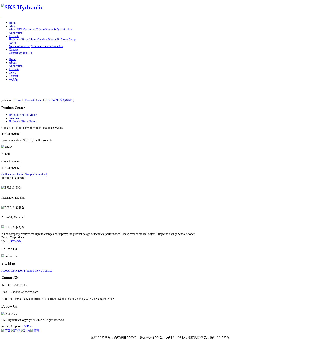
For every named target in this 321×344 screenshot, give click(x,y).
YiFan (28, 326)
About (12, 26)
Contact (13, 49)
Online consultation (12, 174)
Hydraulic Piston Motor (23, 39)
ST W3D (15, 241)
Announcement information (47, 46)
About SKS (16, 29)
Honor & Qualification (58, 29)
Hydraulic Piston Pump (62, 39)
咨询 (27, 330)
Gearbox (42, 39)
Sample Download (36, 174)
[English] (1, 16)
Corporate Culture (34, 29)
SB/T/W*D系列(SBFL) (60, 100)
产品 (17, 330)
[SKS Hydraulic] (160, 7)
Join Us (27, 52)
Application (16, 32)
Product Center (34, 100)
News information (19, 46)
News (12, 42)
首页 (7, 330)
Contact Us (15, 52)
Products (14, 36)
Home (12, 22)
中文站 (13, 79)
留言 (36, 330)
